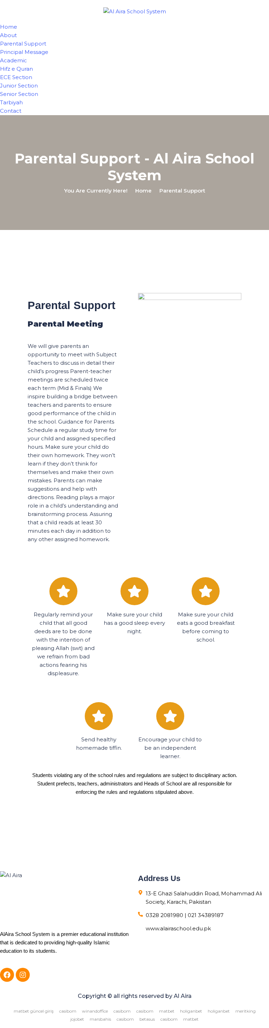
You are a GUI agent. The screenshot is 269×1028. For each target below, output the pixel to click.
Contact (10, 110)
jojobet (77, 1019)
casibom (67, 1011)
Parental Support (23, 43)
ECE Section (16, 77)
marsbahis (100, 1019)
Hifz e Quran (16, 68)
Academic (13, 60)
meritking (245, 1011)
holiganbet (191, 1011)
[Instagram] (23, 975)
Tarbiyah (11, 102)
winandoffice (95, 1011)
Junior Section (19, 85)
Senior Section (19, 94)
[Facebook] (7, 975)
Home (8, 26)
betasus (147, 1019)
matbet (166, 1011)
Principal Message (24, 52)
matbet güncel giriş (34, 1011)
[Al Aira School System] (134, 11)
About (8, 35)
